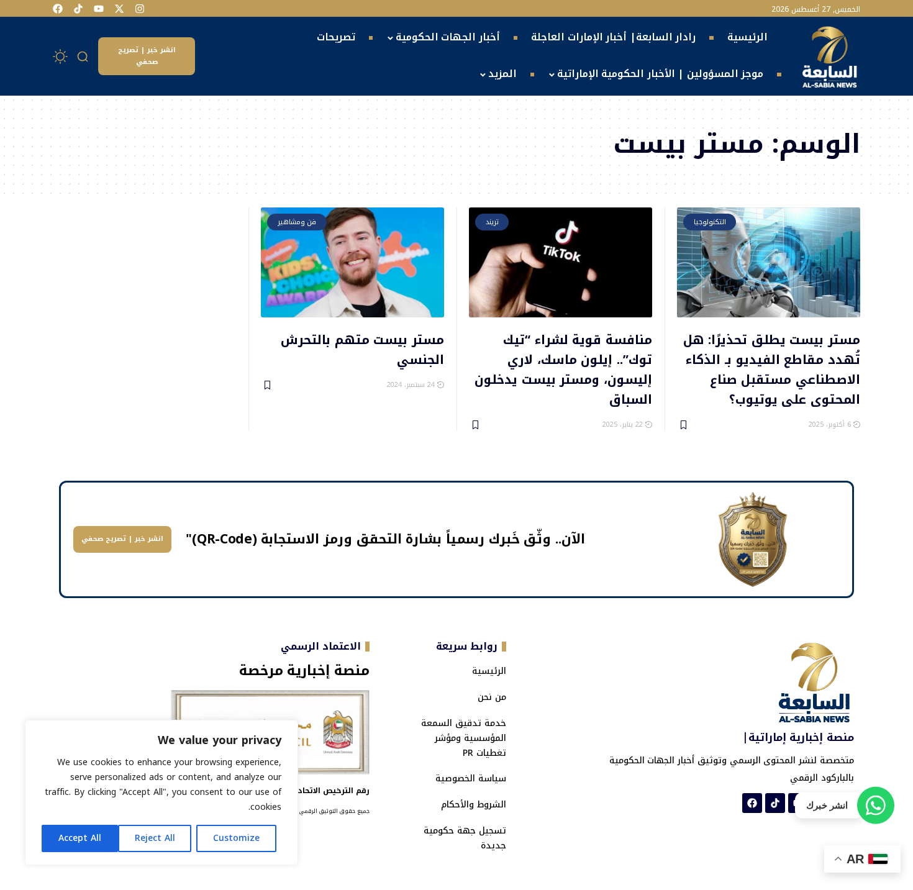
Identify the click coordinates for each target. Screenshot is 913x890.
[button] (83, 56)
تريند (492, 222)
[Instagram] (140, 9)
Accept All (79, 838)
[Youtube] (99, 9)
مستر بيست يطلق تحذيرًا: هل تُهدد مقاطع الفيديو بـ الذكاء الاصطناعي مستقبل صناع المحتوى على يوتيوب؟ (771, 368)
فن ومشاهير (297, 222)
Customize (236, 838)
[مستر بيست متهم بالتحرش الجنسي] (352, 262)
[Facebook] (58, 9)
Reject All (155, 838)
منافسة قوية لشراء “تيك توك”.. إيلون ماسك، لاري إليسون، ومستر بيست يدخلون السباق (563, 368)
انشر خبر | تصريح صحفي (147, 55)
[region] (161, 792)
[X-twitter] (119, 9)
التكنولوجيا (710, 222)
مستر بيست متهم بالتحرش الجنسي (362, 349)
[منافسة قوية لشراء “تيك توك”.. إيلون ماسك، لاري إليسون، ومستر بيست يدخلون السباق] (560, 262)
